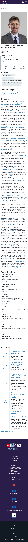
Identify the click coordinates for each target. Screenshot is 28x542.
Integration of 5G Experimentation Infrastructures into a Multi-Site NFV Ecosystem (18, 414)
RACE (6, 224)
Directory (15, 456)
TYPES (4, 314)
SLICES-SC (5, 294)
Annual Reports (15, 470)
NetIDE (4, 324)
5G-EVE (4, 306)
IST (12, 224)
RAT (14, 533)
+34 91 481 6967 (6, 63)
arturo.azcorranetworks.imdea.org (11, 59)
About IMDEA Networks (14, 467)
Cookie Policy (14, 536)
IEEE (11, 218)
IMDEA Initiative (14, 465)
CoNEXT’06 (9, 260)
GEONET (4, 335)
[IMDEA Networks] (5, 2)
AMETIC (12, 175)
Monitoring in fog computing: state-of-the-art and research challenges (18, 376)
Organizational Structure (14, 468)
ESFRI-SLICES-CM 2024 (8, 284)
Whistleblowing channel (15, 473)
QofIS (5, 256)
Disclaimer (14, 531)
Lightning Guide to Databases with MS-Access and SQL (17, 364)
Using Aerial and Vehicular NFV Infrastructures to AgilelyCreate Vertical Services (18, 395)
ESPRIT (2, 224)
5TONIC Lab (20, 112)
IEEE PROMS (23, 255)
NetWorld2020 (10, 111)
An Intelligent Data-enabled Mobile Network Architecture (18, 351)
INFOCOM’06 (19, 261)
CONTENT (12, 230)
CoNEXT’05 (13, 258)
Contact (15, 454)
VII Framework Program (13, 233)
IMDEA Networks (14, 446)
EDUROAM (15, 458)
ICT (15, 224)
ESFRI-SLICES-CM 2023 (8, 274)
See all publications (7, 431)
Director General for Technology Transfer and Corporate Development (13, 148)
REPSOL (12, 246)
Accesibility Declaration (14, 525)
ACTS (9, 224)
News (15, 460)
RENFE (8, 246)
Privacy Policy (14, 528)
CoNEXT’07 (17, 260)
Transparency (14, 471)
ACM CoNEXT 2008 (7, 249)
